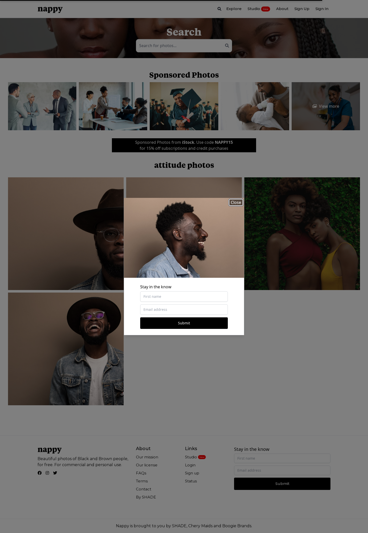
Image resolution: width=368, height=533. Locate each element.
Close (236, 202)
